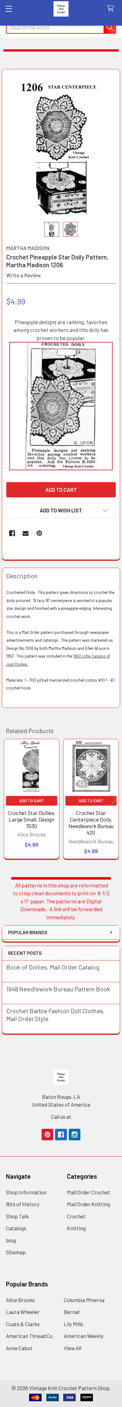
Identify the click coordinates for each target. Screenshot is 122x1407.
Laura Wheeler (23, 1312)
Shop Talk (17, 1216)
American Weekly (84, 1336)
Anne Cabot (19, 1348)
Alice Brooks (20, 1300)
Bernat (72, 1312)
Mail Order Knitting (88, 1204)
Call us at (61, 1116)
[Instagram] (74, 1134)
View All (72, 1348)
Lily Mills (73, 1324)
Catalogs (16, 1228)
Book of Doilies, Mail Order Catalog (52, 967)
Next (114, 799)
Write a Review (23, 275)
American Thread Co (29, 1336)
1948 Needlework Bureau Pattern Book (58, 989)
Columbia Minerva (84, 1300)
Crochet (76, 1216)
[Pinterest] (39, 533)
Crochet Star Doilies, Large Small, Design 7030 (31, 819)
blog (11, 1240)
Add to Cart (31, 800)
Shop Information (26, 1192)
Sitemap (16, 1252)
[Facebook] (12, 533)
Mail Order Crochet (88, 1192)
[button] (60, 406)
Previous (8, 799)
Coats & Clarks (23, 1324)
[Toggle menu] (8, 8)
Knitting (76, 1228)
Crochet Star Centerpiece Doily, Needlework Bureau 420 (91, 823)
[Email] (25, 533)
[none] (61, 145)
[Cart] (112, 8)
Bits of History (22, 1204)
